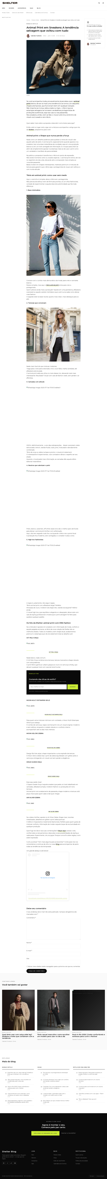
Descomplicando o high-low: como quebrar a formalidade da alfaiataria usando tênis (20, 1102)
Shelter (31, 130)
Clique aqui (62, 831)
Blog (39, 8)
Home (28, 20)
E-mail (29, 951)
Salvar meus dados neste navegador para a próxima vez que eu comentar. (54, 966)
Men (3, 8)
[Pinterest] (15, 1163)
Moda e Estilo (6, 12)
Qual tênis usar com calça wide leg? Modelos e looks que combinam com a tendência (18, 1036)
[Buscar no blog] (99, 3)
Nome (29, 943)
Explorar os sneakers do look (45, 1133)
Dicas (40, 1067)
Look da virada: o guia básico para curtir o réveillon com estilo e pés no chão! (54, 1095)
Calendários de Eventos (41, 12)
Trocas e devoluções (81, 1158)
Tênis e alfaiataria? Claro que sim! (87, 1099)
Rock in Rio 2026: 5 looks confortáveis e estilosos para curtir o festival (88, 1035)
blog (57, 844)
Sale (31, 8)
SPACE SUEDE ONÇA (53, 776)
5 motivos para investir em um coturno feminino (89, 1081)
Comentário (31, 918)
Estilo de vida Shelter (17, 12)
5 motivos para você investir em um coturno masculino (91, 1088)
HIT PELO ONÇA (53, 652)
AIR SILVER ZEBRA (53, 811)
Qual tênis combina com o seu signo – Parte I (91, 1094)
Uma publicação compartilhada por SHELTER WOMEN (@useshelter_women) (47, 898)
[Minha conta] (103, 3)
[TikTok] (11, 1163)
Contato (52, 12)
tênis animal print (52, 285)
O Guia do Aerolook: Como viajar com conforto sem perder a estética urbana (56, 1081)
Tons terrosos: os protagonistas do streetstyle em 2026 (55, 1074)
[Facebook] (7, 1163)
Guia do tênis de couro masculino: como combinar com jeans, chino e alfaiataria (19, 1095)
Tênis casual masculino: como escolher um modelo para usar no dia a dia (53, 1035)
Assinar (73, 686)
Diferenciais (29, 12)
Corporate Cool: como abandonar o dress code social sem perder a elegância (55, 1088)
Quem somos (79, 1155)
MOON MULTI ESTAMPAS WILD (53, 714)
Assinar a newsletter (68, 1133)
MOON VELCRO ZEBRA (53, 747)
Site (27, 958)
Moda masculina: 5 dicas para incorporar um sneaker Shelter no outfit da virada (90, 1074)
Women (11, 8)
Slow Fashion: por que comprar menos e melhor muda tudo (56, 1102)
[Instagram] (3, 1163)
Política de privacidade (82, 1160)
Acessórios (22, 8)
